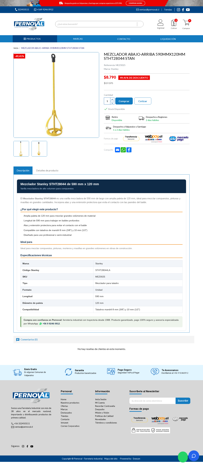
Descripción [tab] (23, 170)
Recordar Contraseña (105, 406)
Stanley (114, 69)
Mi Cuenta (100, 402)
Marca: (107, 69)
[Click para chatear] (183, 457)
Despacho (100, 409)
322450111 (23, 9)
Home (63, 399)
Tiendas (168, 10)
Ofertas (64, 406)
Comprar (124, 101)
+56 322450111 (22, 423)
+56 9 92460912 (181, 373)
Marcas (64, 409)
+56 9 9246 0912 (51, 323)
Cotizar (142, 101)
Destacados (66, 412)
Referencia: (109, 65)
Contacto (65, 419)
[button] (79, 38)
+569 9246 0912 (45, 9)
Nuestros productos (70, 402)
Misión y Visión (102, 412)
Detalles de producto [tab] (47, 170)
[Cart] (186, 22)
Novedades (100, 419)
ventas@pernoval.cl (149, 10)
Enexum (136, 458)
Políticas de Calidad (104, 416)
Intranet (64, 422)
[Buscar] (140, 24)
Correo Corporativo (70, 426)
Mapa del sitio (110, 458)
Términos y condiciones (106, 422)
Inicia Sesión (100, 399)
